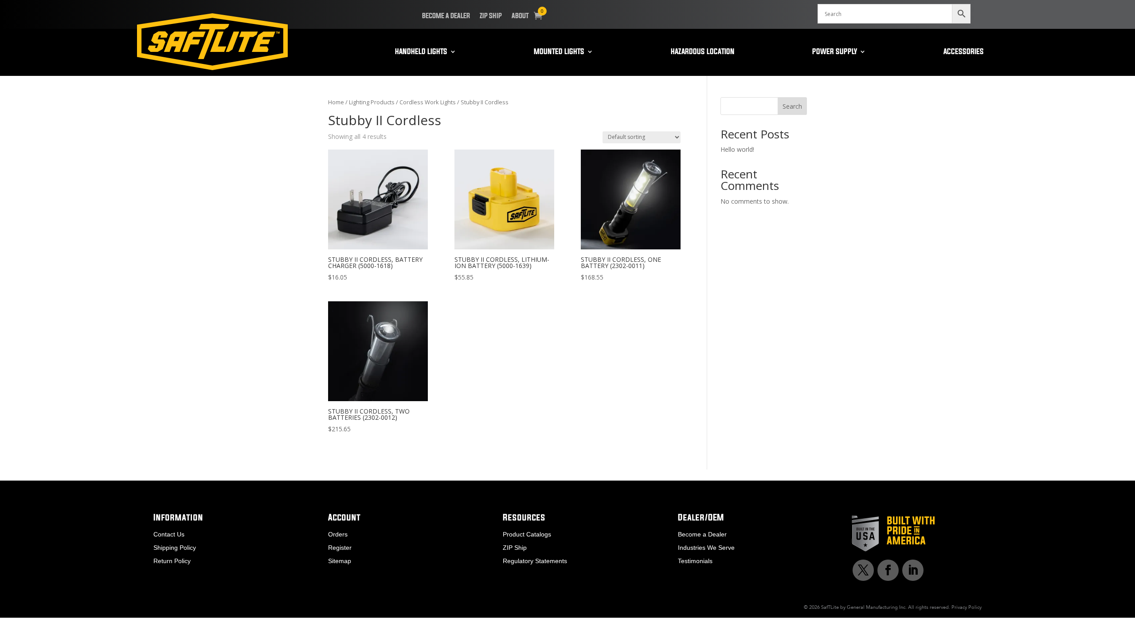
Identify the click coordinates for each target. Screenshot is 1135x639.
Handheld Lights (421, 51)
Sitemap (339, 561)
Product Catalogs (527, 534)
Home (336, 102)
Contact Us (168, 534)
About (520, 16)
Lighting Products (372, 102)
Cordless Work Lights (427, 102)
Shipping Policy (174, 547)
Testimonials (695, 561)
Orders (338, 534)
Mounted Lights (559, 51)
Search (792, 106)
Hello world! (737, 149)
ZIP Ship (491, 16)
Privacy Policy (966, 607)
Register (340, 547)
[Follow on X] (863, 570)
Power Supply (834, 51)
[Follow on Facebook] (888, 570)
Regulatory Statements (535, 561)
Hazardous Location (703, 51)
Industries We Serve (706, 547)
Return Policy (172, 561)
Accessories (963, 51)
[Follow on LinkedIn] (913, 570)
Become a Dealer (446, 16)
